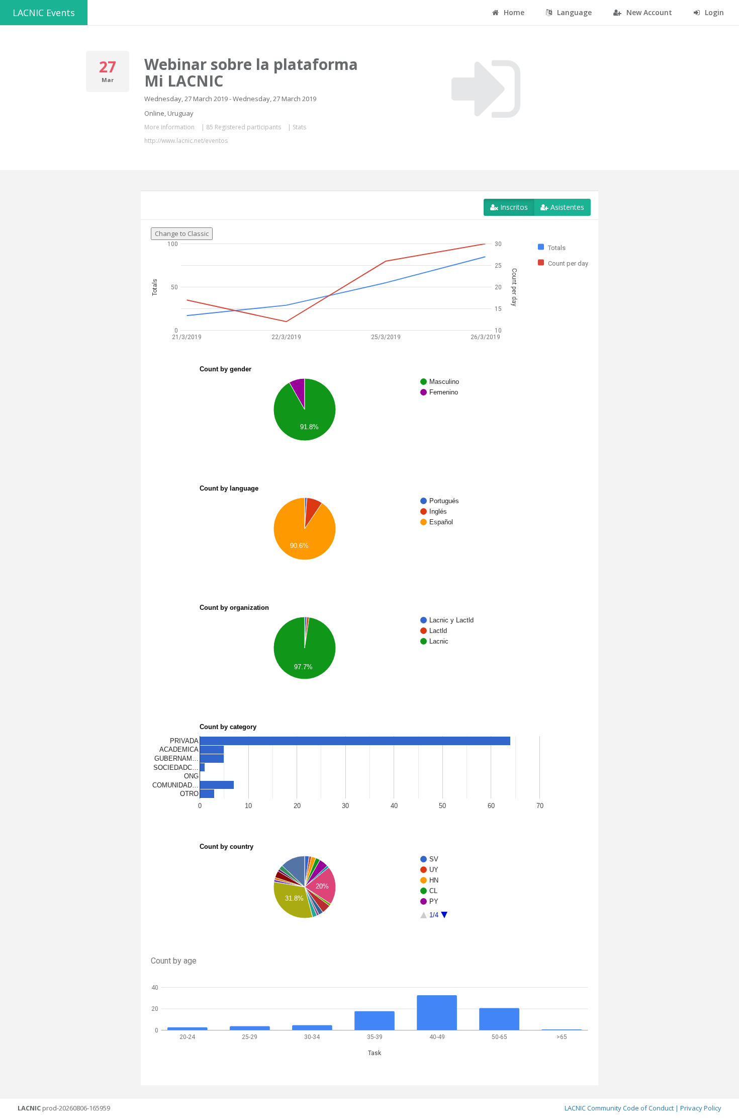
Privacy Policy (700, 1107)
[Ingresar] (485, 89)
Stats (299, 127)
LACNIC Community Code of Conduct (619, 1107)
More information (169, 127)
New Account (648, 12)
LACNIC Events (44, 13)
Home (513, 12)
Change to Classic (182, 233)
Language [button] (573, 12)
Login (713, 12)
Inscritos (513, 207)
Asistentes (566, 207)
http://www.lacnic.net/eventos (186, 140)
